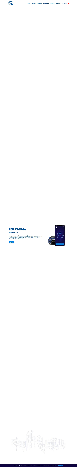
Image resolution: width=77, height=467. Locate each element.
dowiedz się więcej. (53, 465)
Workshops (58, 3)
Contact (65, 3)
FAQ (62, 3)
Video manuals (39, 3)
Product (28, 3)
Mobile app (34, 3)
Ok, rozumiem (60, 465)
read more (11, 242)
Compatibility (52, 3)
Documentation (46, 3)
